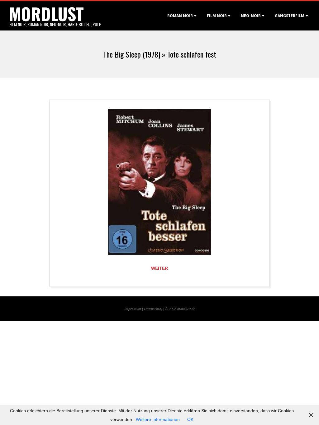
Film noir (217, 15)
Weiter (159, 268)
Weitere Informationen (158, 419)
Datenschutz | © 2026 (160, 308)
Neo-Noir (251, 15)
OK (190, 419)
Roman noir (180, 15)
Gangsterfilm (289, 15)
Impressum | (134, 308)
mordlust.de (186, 308)
